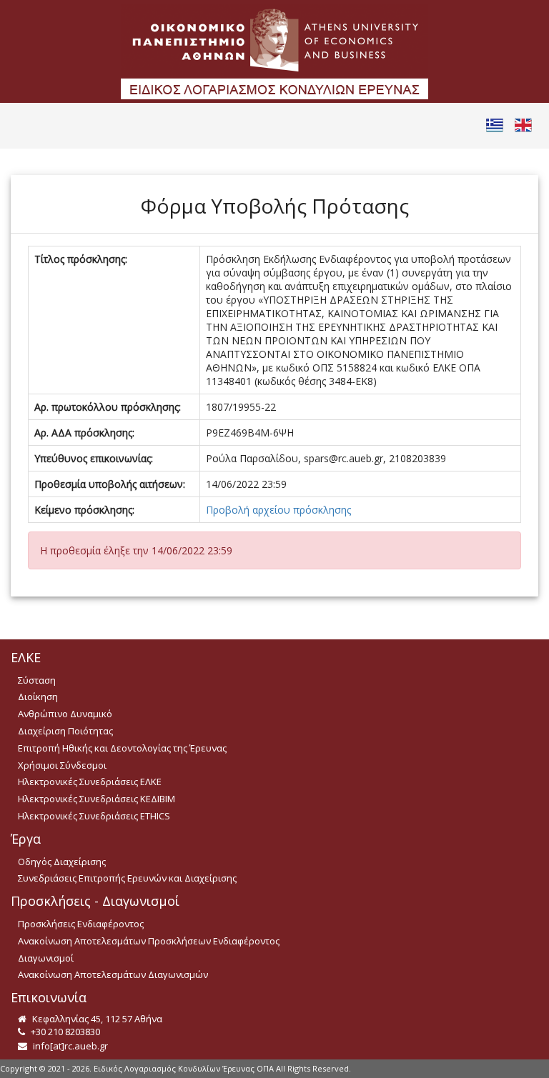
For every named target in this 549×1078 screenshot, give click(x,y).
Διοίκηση (38, 696)
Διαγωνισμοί (46, 958)
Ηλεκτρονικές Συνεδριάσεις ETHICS (94, 815)
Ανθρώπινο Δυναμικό (65, 713)
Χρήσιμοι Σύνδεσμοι (62, 765)
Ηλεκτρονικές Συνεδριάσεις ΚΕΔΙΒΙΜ (96, 798)
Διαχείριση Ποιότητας (65, 730)
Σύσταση (37, 680)
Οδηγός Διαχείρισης (62, 861)
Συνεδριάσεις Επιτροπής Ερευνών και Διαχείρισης (127, 878)
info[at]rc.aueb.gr (69, 1045)
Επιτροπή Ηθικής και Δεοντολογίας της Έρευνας (122, 748)
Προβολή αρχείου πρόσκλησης (278, 509)
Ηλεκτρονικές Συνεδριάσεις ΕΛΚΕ (90, 781)
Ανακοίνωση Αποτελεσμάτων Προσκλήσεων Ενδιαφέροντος (149, 940)
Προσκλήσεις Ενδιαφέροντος (81, 923)
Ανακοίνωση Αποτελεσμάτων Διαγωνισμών (113, 974)
